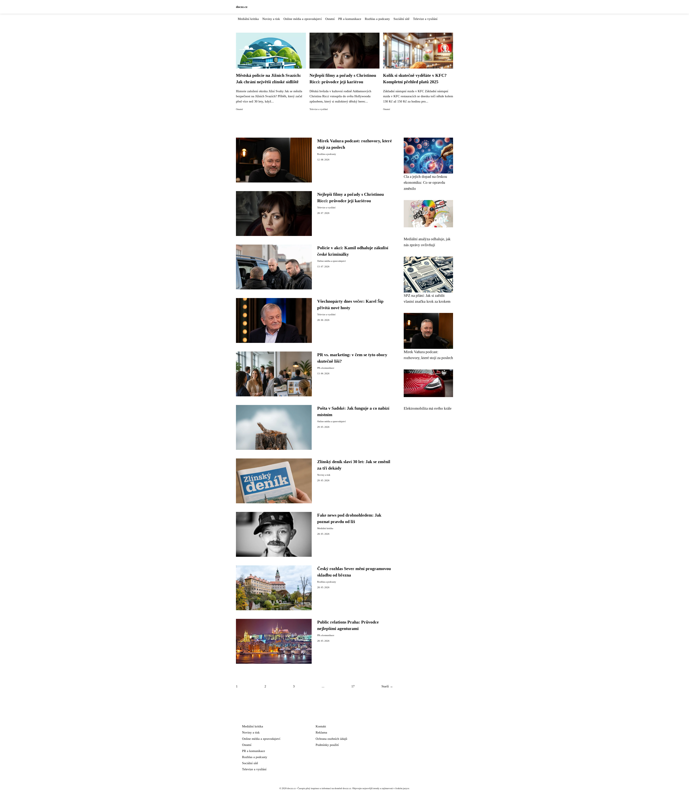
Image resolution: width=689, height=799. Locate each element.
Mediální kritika (248, 19)
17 (353, 686)
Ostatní (330, 19)
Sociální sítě (401, 19)
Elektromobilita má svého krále (427, 408)
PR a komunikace (349, 19)
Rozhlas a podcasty (377, 19)
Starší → (387, 686)
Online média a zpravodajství (302, 19)
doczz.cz (241, 7)
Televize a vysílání (425, 19)
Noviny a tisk (271, 19)
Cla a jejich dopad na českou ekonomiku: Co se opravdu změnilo (425, 182)
